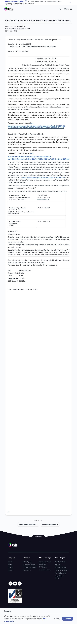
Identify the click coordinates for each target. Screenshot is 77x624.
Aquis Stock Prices (45, 570)
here (31, 123)
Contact (10, 567)
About (10, 562)
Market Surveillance (61, 570)
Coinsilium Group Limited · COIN (17, 29)
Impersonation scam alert (14, 1)
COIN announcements (27, 524)
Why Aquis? (27, 562)
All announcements (49, 524)
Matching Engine (60, 567)
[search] (60, 9)
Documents (27, 570)
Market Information (30, 567)
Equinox (57, 564)
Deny (58, 618)
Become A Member (30, 564)
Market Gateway (60, 573)
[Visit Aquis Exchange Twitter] (11, 583)
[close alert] (70, 2)
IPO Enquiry (43, 567)
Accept (68, 618)
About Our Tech (60, 562)
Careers (10, 570)
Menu (66, 9)
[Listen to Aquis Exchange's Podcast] (20, 583)
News (10, 564)
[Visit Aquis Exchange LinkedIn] (15, 583)
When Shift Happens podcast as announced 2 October (41, 177)
